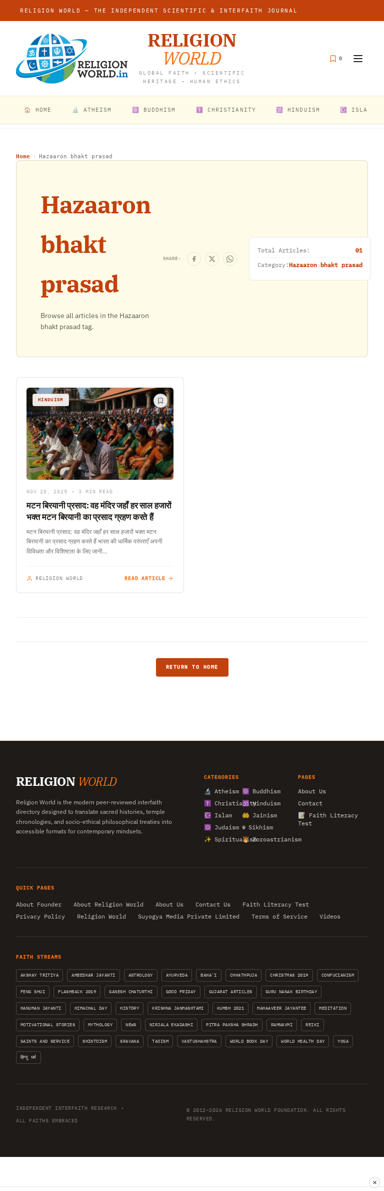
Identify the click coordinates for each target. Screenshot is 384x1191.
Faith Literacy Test (275, 904)
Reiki (312, 1024)
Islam (218, 815)
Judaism (220, 827)
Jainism (258, 815)
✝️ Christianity (226, 109)
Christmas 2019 (289, 975)
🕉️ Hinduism (298, 109)
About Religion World (109, 904)
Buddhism (258, 791)
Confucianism (338, 975)
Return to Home (192, 667)
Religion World (101, 916)
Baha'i (208, 975)
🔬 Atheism (92, 109)
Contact (310, 803)
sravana (129, 1041)
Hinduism (258, 803)
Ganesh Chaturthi (130, 991)
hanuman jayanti (41, 1008)
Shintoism (94, 1041)
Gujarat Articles (230, 991)
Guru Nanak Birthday (292, 991)
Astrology (140, 975)
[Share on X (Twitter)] (212, 259)
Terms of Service (280, 916)
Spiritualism (220, 839)
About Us (312, 791)
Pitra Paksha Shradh (232, 1024)
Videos (330, 916)
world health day (302, 1041)
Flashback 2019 (77, 991)
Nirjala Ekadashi (171, 1024)
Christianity (220, 803)
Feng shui (32, 991)
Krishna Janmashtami (178, 1008)
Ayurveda (177, 975)
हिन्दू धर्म (28, 1057)
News (131, 1024)
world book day (249, 1041)
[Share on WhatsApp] (230, 259)
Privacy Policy (40, 916)
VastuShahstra (199, 1041)
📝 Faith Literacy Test (328, 819)
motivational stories (47, 1024)
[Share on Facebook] (194, 259)
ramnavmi (282, 1024)
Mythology (100, 1024)
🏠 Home (38, 109)
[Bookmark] (161, 401)
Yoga (343, 1041)
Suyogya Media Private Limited (189, 916)
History (129, 1008)
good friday (181, 991)
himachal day (90, 1008)
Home (23, 156)
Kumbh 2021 (230, 1008)
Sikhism (257, 827)
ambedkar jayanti (93, 975)
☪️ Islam (356, 109)
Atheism (220, 791)
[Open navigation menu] (358, 59)
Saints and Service (45, 1041)
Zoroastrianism (258, 839)
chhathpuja (244, 975)
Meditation (332, 1008)
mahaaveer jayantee (281, 1008)
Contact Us (213, 904)
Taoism (160, 1041)
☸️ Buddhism (154, 109)
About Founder (39, 904)
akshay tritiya (39, 975)
